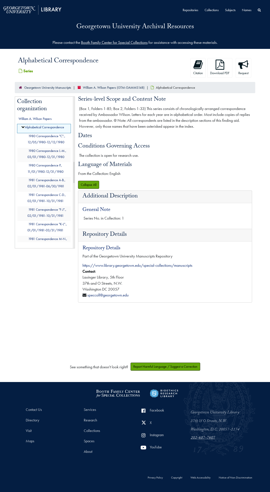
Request (243, 73)
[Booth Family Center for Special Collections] (117, 392)
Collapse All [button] (88, 184)
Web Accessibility (200, 477)
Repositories (190, 10)
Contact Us (34, 409)
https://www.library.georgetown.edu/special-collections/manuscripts (137, 265)
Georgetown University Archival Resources (135, 27)
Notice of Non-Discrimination (235, 477)
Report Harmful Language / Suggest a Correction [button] (165, 366)
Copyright (176, 477)
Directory (32, 420)
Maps (30, 441)
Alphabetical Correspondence (44, 127)
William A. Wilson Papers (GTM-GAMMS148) (113, 87)
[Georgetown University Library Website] (32, 9)
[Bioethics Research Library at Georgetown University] (164, 392)
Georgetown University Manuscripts (47, 87)
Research (90, 420)
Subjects (230, 10)
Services (90, 409)
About (88, 451)
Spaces (89, 441)
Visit (29, 430)
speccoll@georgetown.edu (108, 295)
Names (246, 10)
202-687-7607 (203, 438)
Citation (198, 73)
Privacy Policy (155, 477)
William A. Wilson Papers (35, 119)
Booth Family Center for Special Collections (114, 42)
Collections (212, 10)
